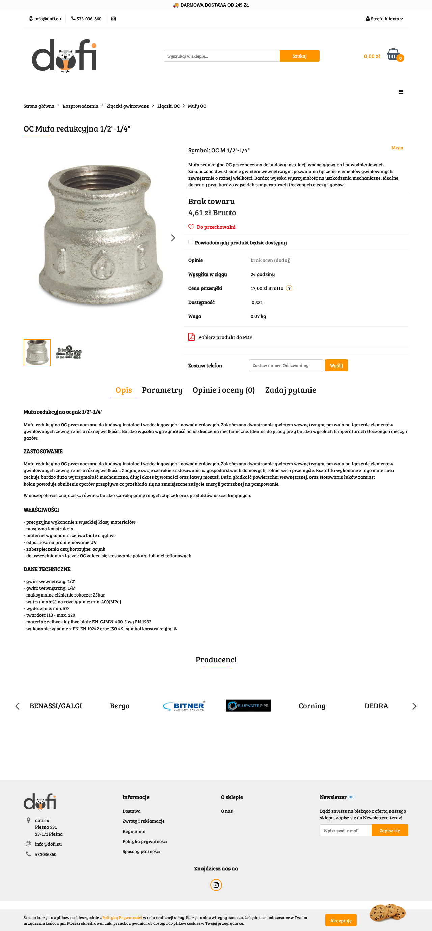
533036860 (45, 854)
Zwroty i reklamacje (144, 821)
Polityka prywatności (145, 841)
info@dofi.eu (48, 844)
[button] (136, 797)
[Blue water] (211, 705)
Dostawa (132, 811)
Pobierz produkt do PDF (225, 336)
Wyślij (336, 365)
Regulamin (134, 831)
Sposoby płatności (141, 851)
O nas (227, 811)
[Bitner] (147, 705)
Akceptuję (341, 920)
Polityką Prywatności (122, 917)
